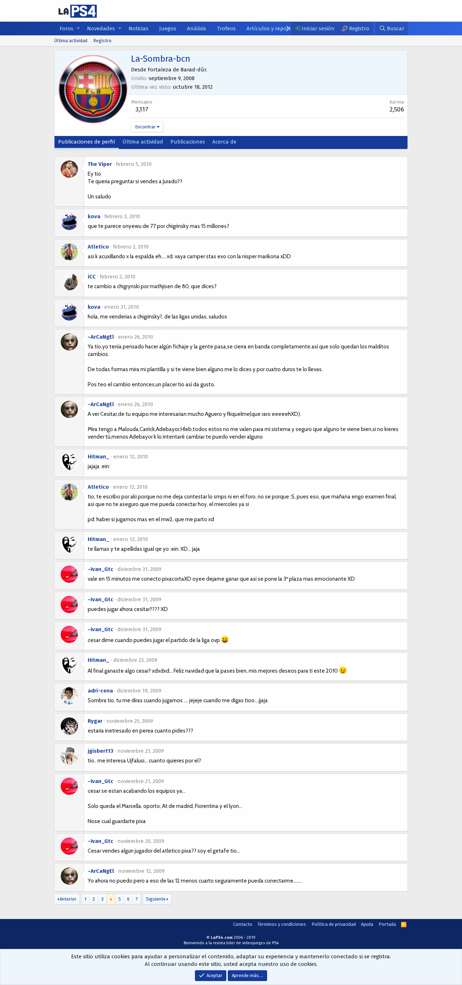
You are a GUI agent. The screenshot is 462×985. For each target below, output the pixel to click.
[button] (78, 28)
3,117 (141, 109)
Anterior (68, 899)
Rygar (95, 721)
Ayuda (367, 924)
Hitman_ (98, 456)
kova (94, 216)
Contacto (242, 924)
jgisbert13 (100, 751)
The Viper (100, 164)
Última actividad (70, 40)
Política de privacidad (333, 924)
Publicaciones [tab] (187, 141)
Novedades (101, 28)
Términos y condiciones (281, 924)
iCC (92, 276)
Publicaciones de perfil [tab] (86, 141)
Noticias (138, 28)
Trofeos (226, 28)
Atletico (98, 246)
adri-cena (100, 690)
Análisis (196, 28)
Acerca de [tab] (224, 141)
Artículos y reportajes (274, 28)
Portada (387, 924)
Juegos (167, 28)
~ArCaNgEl (101, 337)
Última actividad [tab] (142, 141)
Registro (102, 40)
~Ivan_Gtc (100, 569)
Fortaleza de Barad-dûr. (177, 69)
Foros (66, 28)
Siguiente (156, 899)
